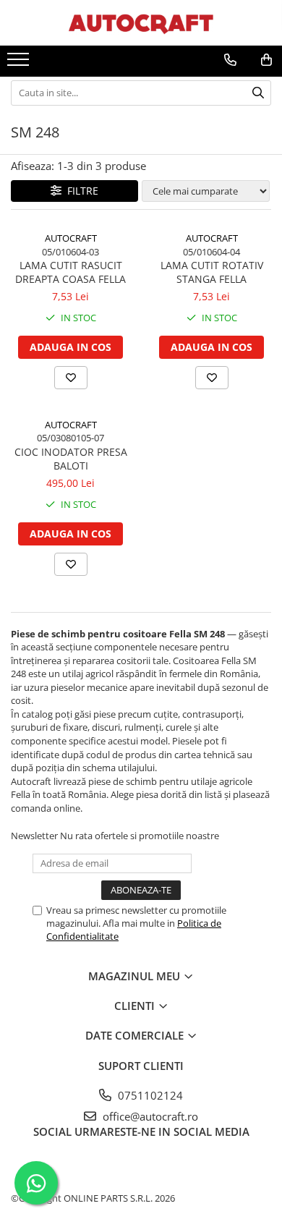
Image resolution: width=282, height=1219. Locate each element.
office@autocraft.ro (149, 1116)
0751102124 (149, 1095)
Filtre (79, 190)
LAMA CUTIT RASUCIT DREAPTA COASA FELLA (70, 272)
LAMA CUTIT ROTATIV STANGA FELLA (212, 272)
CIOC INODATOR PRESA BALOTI (70, 458)
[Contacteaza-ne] (230, 60)
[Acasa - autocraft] (141, 23)
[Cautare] (258, 93)
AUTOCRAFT (71, 238)
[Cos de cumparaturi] (266, 60)
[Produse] (20, 64)
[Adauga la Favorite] (70, 377)
